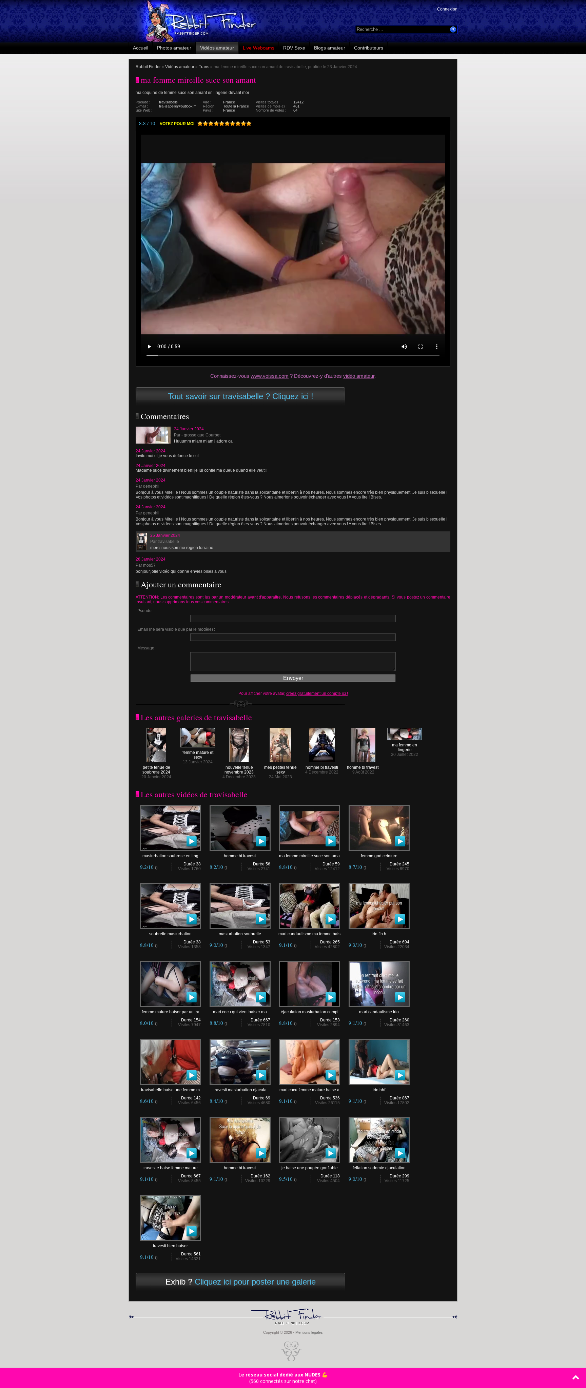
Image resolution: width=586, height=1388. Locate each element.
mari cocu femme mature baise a (309, 1090)
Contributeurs (368, 48)
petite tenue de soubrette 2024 (156, 770)
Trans (204, 66)
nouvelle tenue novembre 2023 (239, 770)
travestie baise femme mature (170, 1168)
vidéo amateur (358, 376)
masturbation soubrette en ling (170, 856)
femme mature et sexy (197, 755)
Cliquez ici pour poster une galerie (255, 1281)
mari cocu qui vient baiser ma (240, 1012)
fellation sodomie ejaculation (379, 1168)
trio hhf (379, 1090)
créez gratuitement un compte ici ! (317, 693)
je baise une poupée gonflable (309, 1168)
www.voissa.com (270, 376)
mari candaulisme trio (379, 1012)
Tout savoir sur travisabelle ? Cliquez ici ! (240, 396)
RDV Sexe (294, 48)
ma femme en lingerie (404, 747)
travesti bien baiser (170, 1246)
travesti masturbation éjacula (240, 1090)
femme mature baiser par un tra (170, 1012)
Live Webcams (258, 48)
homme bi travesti (322, 767)
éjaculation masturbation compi (309, 1012)
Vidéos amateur (217, 48)
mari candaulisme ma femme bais (309, 934)
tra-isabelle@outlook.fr (177, 106)
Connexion (447, 9)
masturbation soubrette (240, 934)
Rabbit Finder (148, 66)
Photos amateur (174, 48)
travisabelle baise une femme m (170, 1090)
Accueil (140, 48)
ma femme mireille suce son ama (309, 856)
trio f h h (379, 934)
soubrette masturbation (170, 934)
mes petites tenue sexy (280, 770)
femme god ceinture (379, 856)
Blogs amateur (329, 48)
